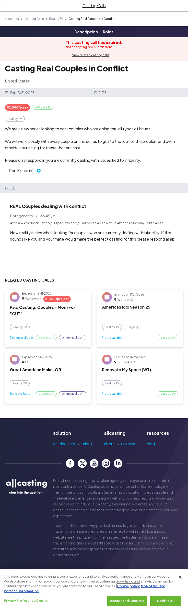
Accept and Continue (127, 601)
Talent (86, 443)
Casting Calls (34, 19)
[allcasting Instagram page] (106, 463)
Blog (151, 443)
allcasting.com (156, 531)
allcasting (12, 19)
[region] (94, 590)
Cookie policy (128, 586)
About (109, 443)
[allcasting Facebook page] (70, 463)
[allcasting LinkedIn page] (118, 463)
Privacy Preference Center (26, 600)
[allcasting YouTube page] (94, 463)
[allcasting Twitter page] (82, 463)
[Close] (180, 577)
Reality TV (56, 19)
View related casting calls (90, 55)
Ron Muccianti (22, 170)
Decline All (165, 601)
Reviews (128, 443)
